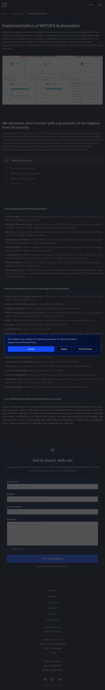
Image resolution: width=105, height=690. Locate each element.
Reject (64, 349)
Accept (31, 349)
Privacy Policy (85, 349)
